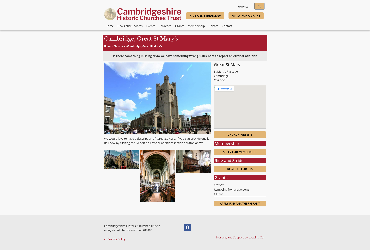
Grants (179, 26)
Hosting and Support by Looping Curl (240, 237)
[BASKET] (259, 6)
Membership (196, 26)
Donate (213, 26)
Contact (227, 26)
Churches (165, 26)
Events (150, 26)
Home (110, 26)
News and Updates (130, 26)
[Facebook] (187, 227)
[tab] (185, 56)
